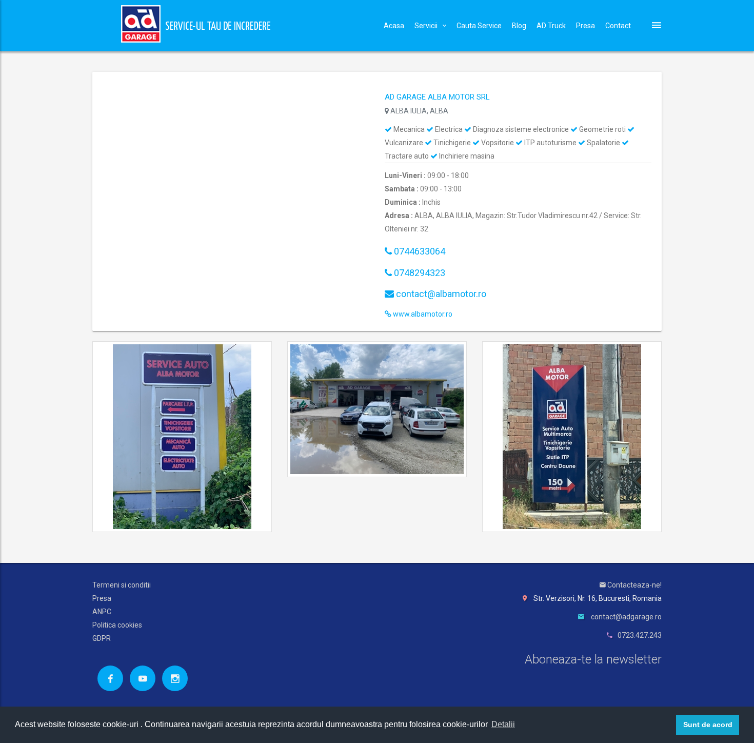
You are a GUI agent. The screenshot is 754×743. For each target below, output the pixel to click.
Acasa (394, 26)
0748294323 (418, 272)
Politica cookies (117, 625)
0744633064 (418, 251)
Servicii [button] (426, 26)
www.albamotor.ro (421, 314)
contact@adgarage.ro (626, 617)
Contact (618, 26)
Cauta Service (479, 26)
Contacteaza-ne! (634, 585)
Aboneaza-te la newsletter (593, 659)
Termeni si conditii (121, 585)
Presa (585, 26)
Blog (519, 26)
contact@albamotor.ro (440, 293)
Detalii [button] (503, 724)
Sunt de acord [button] (707, 724)
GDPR (101, 638)
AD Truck (551, 26)
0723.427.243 (640, 635)
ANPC (101, 612)
